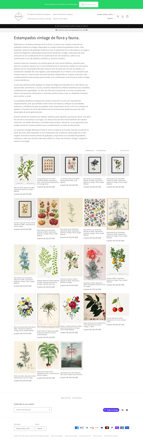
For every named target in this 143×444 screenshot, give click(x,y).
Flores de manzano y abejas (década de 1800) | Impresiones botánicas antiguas (69, 280)
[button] (118, 16)
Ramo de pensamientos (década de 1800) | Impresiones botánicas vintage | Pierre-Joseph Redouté (25, 328)
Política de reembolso (57, 435)
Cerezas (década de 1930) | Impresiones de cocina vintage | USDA (116, 320)
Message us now (90, 4)
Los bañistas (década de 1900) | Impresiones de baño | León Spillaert (70, 180)
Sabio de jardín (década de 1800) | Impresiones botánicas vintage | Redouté (24, 189)
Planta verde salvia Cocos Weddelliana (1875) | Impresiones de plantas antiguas (48, 373)
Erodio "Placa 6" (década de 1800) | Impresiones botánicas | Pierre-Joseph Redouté (48, 332)
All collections (77, 398)
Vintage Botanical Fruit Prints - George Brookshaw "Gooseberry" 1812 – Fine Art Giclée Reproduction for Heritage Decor (48, 181)
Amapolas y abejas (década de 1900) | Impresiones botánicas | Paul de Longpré (95, 284)
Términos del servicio (85, 435)
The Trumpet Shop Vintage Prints (27, 436)
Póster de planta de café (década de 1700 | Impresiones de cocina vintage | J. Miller (95, 324)
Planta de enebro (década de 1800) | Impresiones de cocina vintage (25, 377)
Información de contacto (111, 435)
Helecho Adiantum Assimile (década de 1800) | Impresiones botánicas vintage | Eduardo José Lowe (48, 282)
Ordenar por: (90, 150)
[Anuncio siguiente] (128, 26)
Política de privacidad (71, 435)
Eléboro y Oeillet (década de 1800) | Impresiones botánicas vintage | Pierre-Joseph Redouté (71, 328)
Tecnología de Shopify (43, 436)
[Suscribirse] (49, 409)
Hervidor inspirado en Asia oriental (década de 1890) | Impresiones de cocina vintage (24, 224)
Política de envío (97, 435)
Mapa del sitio (65, 398)
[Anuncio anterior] (14, 26)
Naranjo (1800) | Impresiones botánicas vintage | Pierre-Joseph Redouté (117, 280)
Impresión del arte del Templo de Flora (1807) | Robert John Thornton (71, 373)
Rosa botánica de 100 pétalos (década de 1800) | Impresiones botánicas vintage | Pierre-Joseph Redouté (94, 181)
